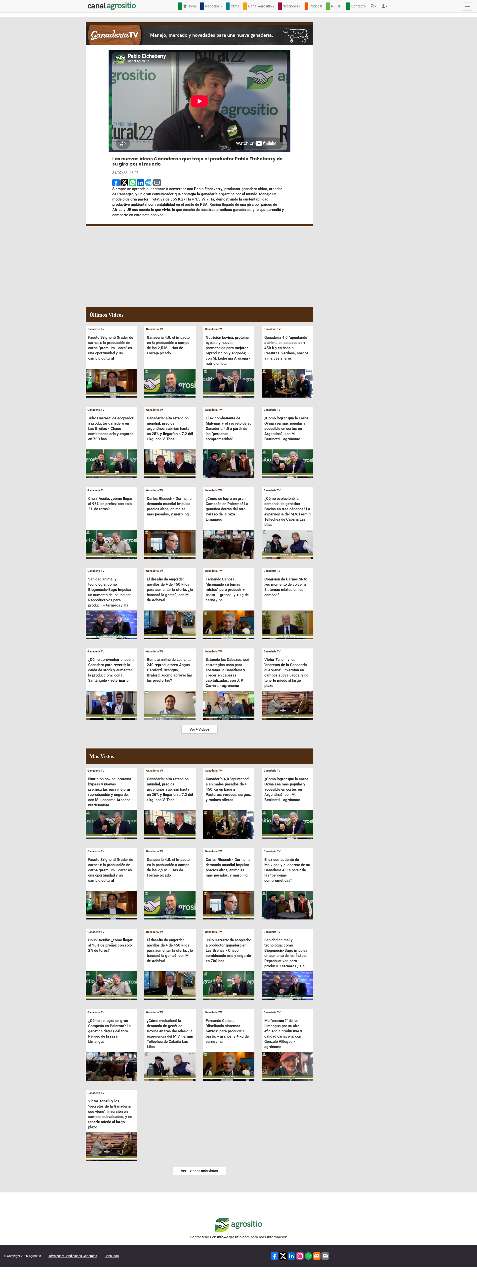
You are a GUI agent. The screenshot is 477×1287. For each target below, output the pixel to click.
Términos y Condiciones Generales (72, 1256)
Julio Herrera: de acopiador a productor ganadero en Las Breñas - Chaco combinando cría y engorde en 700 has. (111, 428)
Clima (235, 6)
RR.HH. (337, 6)
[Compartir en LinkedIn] (140, 182)
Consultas (112, 1256)
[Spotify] (308, 1255)
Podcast (316, 6)
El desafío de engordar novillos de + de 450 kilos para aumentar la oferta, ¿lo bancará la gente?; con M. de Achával (170, 589)
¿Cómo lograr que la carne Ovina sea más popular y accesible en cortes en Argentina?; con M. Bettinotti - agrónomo (286, 428)
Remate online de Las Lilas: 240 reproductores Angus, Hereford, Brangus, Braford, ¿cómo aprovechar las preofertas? (170, 670)
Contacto (358, 6)
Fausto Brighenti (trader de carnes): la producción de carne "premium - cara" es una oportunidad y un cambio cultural (110, 348)
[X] (283, 1255)
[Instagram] (300, 1255)
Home (192, 6)
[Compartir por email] (157, 182)
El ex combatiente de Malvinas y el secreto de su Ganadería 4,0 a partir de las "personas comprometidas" (228, 428)
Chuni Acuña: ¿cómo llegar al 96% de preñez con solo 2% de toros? (110, 503)
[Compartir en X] (124, 182)
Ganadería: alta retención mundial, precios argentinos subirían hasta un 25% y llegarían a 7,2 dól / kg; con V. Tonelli (170, 428)
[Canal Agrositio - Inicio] (112, 6)
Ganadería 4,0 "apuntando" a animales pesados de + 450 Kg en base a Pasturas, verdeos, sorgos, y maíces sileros (287, 348)
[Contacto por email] (325, 1255)
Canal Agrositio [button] (260, 6)
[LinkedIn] (291, 1255)
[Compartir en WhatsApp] (132, 182)
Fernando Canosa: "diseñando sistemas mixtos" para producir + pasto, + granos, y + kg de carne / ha (227, 589)
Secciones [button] (290, 6)
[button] (374, 6)
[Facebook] (274, 1255)
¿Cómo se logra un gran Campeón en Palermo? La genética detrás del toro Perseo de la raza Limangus (227, 509)
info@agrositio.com (233, 1237)
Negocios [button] (212, 6)
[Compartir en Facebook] (116, 182)
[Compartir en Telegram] (149, 182)
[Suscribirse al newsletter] (316, 1255)
